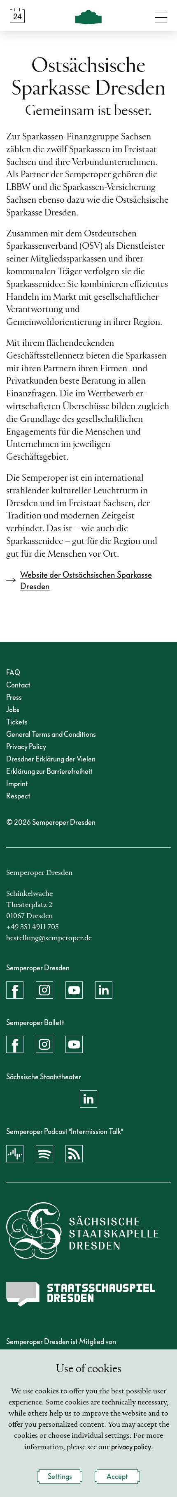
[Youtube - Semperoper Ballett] (74, 1044)
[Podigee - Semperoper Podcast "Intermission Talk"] (14, 1153)
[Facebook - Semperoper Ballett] (14, 1044)
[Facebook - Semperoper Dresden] (14, 990)
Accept (117, 1477)
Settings (60, 1477)
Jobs (12, 710)
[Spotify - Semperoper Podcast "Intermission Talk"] (44, 1153)
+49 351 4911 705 (32, 927)
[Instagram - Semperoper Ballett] (44, 1044)
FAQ (13, 673)
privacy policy (131, 1447)
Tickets (17, 722)
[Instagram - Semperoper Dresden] (44, 990)
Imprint (17, 784)
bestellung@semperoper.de (49, 938)
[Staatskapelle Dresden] (82, 1230)
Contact (18, 685)
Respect (18, 796)
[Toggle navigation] (161, 16)
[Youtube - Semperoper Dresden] (74, 990)
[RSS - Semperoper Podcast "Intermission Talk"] (74, 1153)
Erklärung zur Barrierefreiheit (49, 771)
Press (14, 697)
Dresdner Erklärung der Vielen (50, 759)
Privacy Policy (26, 747)
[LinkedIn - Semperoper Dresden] (103, 990)
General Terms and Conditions (51, 734)
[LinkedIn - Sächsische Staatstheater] (88, 1099)
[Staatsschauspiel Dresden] (80, 1294)
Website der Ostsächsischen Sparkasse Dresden (86, 580)
